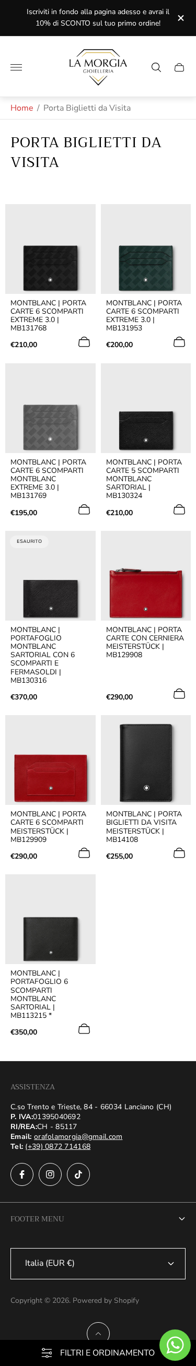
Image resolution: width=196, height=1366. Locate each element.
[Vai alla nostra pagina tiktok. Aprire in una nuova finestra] (78, 1174)
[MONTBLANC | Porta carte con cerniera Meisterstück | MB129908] (146, 576)
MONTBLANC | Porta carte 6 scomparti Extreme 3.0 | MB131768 (48, 315)
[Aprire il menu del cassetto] (16, 67)
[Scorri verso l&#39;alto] (98, 1333)
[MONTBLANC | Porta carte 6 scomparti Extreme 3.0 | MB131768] (50, 249)
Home (21, 108)
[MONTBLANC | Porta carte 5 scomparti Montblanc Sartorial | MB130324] (146, 408)
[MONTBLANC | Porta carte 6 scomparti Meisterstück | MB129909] (50, 760)
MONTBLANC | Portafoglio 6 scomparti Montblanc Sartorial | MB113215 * (39, 994)
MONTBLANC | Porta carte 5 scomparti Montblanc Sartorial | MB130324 (144, 479)
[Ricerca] (156, 67)
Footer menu (37, 1219)
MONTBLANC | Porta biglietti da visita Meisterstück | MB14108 (144, 827)
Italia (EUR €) (50, 1263)
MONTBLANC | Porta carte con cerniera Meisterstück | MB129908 (145, 642)
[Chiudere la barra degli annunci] (180, 18)
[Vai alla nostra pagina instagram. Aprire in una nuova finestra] (50, 1174)
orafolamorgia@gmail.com (78, 1137)
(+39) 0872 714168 (57, 1146)
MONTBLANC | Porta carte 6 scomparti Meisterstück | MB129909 (48, 827)
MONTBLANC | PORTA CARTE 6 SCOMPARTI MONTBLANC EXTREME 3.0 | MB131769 (48, 479)
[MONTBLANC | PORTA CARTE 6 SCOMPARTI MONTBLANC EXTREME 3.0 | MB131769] (50, 408)
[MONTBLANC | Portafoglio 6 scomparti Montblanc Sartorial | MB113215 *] (50, 919)
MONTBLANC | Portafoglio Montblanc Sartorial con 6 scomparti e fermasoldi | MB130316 (42, 655)
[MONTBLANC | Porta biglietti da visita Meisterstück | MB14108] (146, 760)
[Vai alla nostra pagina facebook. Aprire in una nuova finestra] (21, 1174)
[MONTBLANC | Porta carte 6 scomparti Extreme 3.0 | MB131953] (146, 249)
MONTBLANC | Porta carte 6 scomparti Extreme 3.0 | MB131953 (144, 315)
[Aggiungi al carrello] (84, 341)
